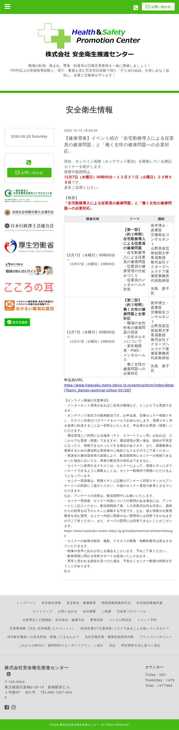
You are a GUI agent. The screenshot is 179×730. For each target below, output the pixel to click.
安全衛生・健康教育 (81, 602)
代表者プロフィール (131, 611)
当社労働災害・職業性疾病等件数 (109, 636)
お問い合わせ (67, 611)
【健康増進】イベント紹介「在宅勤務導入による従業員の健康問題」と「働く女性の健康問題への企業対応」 (119, 144)
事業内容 (96, 619)
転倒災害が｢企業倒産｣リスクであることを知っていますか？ (125, 628)
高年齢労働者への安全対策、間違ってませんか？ (43, 636)
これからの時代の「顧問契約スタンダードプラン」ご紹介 (61, 645)
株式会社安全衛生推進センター (79, 724)
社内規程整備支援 (149, 602)
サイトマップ (42, 611)
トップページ (26, 602)
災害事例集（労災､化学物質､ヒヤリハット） (42, 628)
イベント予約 (147, 619)
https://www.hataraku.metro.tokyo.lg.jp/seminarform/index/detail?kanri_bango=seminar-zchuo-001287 (119, 387)
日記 (112, 645)
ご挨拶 (106, 611)
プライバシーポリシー (155, 636)
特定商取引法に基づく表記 (140, 645)
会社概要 (89, 611)
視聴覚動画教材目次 (116, 602)
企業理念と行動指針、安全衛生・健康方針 (53, 619)
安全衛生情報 (51, 602)
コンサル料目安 (120, 619)
